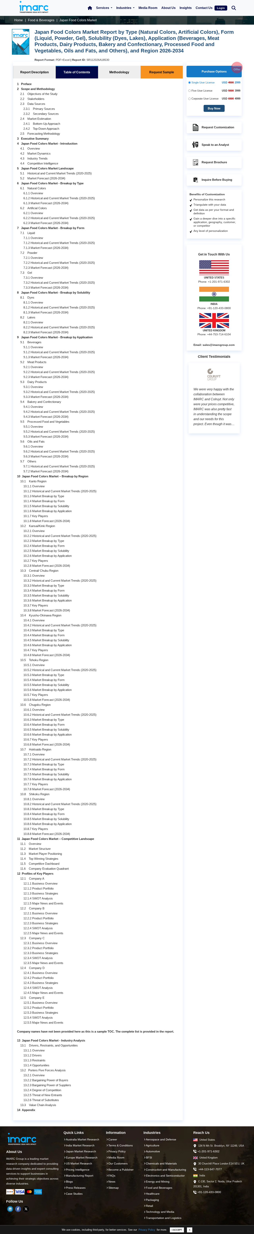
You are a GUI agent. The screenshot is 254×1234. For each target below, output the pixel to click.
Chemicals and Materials (161, 1163)
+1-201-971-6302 (208, 1151)
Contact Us (204, 8)
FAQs (111, 1175)
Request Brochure (214, 162)
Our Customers (118, 1163)
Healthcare (153, 1193)
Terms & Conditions (120, 1145)
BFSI (149, 1157)
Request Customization (218, 127)
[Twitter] (26, 1209)
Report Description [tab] (34, 72)
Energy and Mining (157, 1181)
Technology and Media (160, 1211)
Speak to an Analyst (215, 144)
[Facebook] (18, 1209)
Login (221, 8)
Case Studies (74, 1193)
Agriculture (152, 1145)
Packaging (152, 1199)
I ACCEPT (177, 1230)
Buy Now (214, 108)
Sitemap (113, 1187)
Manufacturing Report (79, 1175)
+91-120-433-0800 (209, 1192)
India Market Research (80, 1145)
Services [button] (103, 8)
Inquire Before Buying (217, 179)
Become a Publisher (121, 1169)
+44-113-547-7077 (210, 1169)
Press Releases (76, 1187)
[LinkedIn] (10, 1209)
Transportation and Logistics (163, 1217)
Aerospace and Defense (161, 1139)
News (111, 1181)
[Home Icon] (90, 8)
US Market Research (79, 1163)
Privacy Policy (147, 1229)
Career (112, 1139)
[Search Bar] (234, 7)
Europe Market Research (81, 1157)
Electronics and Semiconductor (165, 1175)
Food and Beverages (159, 1187)
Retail (149, 1205)
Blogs (69, 1181)
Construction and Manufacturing (166, 1169)
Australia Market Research (82, 1139)
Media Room (148, 8)
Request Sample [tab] (161, 72)
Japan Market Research (81, 1151)
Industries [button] (124, 8)
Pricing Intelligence (77, 1169)
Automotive (153, 1151)
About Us (168, 8)
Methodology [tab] (119, 72)
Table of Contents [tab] (77, 72)
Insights (186, 8)
